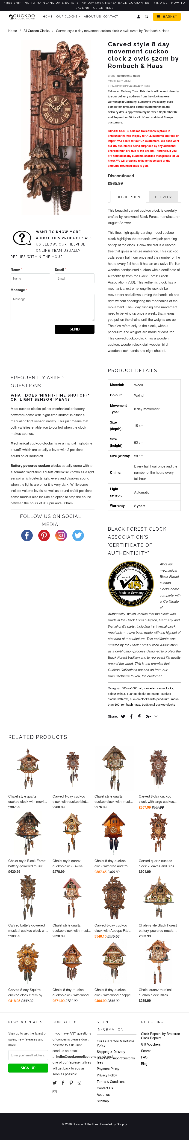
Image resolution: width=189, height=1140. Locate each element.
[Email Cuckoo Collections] (55, 1092)
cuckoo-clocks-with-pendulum (149, 699)
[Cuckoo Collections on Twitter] (55, 1082)
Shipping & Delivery (111, 1051)
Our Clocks (68, 16)
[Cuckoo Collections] (22, 17)
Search (146, 1050)
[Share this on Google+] (147, 716)
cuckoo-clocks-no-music (143, 693)
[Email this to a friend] (155, 716)
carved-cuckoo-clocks (158, 688)
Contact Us (105, 1088)
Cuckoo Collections (85, 1124)
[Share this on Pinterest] (139, 716)
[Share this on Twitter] (122, 716)
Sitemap (103, 1101)
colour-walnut (116, 693)
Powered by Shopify (113, 1124)
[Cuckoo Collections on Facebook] (63, 1082)
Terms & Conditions (111, 1081)
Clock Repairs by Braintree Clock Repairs (160, 1035)
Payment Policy (108, 1068)
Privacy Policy (107, 1075)
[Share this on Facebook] (130, 716)
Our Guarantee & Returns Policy (115, 1043)
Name (16, 269)
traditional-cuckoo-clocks (158, 704)
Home (48, 16)
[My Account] (139, 18)
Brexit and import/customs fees (116, 1060)
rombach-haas (130, 704)
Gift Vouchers (151, 1044)
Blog (144, 1063)
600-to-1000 (129, 688)
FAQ (144, 1057)
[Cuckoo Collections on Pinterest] (71, 1082)
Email (60, 269)
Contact (110, 16)
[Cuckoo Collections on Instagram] (79, 1082)
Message (19, 289)
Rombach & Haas (128, 75)
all (140, 688)
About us (103, 1094)
